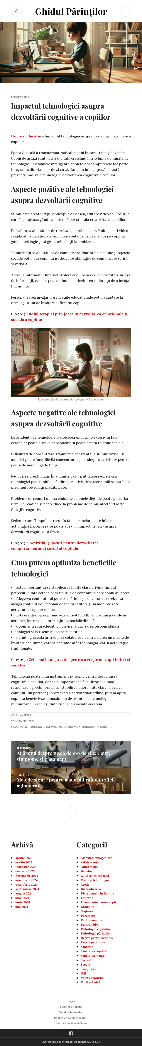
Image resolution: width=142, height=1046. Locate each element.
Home (16, 136)
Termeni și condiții (71, 1006)
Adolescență (90, 862)
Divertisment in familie (97, 893)
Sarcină (86, 960)
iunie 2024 (22, 902)
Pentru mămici (91, 920)
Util (27, 97)
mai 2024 (21, 907)
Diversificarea (91, 889)
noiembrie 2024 (26, 880)
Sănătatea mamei (93, 956)
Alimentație (89, 867)
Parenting (88, 916)
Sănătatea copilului (95, 951)
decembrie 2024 (26, 876)
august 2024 (24, 893)
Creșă (85, 884)
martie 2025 (23, 862)
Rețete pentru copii (94, 942)
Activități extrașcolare (96, 858)
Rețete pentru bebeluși (97, 938)
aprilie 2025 (23, 858)
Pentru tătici (90, 924)
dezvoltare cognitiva (62, 726)
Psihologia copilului (95, 929)
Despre (71, 1001)
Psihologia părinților (96, 933)
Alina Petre (23, 715)
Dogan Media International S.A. (72, 1041)
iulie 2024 (22, 898)
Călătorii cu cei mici (95, 876)
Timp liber (88, 969)
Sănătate (87, 947)
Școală (85, 964)
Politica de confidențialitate (71, 1018)
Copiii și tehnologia (95, 880)
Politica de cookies (71, 1012)
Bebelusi (87, 871)
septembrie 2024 (27, 889)
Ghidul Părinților (71, 11)
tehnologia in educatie (96, 726)
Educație (17, 97)
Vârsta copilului (92, 978)
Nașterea (87, 911)
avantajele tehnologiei (29, 726)
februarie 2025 (25, 867)
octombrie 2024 (26, 884)
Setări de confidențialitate (71, 1023)
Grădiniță (87, 907)
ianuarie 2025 (25, 871)
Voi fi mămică (90, 982)
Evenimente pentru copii (98, 902)
